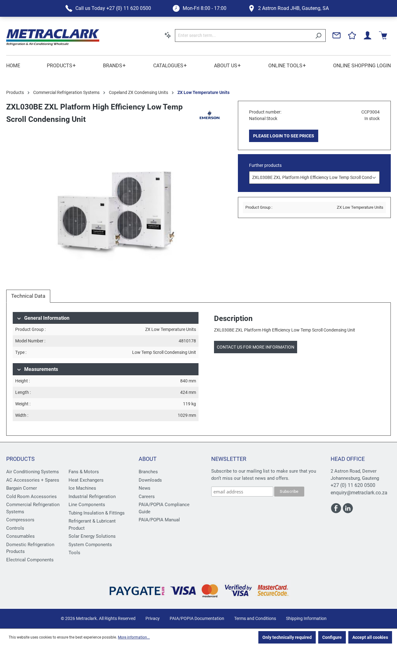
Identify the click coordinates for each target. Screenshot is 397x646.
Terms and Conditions (255, 618)
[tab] (28, 296)
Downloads (150, 480)
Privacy (152, 618)
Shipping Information (306, 618)
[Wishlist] (352, 35)
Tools (74, 552)
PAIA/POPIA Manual (159, 520)
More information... (134, 637)
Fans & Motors (84, 471)
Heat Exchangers (86, 480)
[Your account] (367, 35)
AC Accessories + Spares (32, 480)
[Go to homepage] (52, 37)
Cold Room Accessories (31, 496)
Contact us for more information (255, 347)
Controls (15, 528)
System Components (90, 544)
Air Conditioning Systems (32, 471)
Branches (148, 471)
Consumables (20, 536)
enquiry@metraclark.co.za (359, 493)
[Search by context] (168, 35)
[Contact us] (336, 35)
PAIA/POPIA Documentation (197, 618)
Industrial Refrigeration (92, 496)
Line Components (87, 504)
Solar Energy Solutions (92, 536)
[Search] (318, 35)
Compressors (20, 520)
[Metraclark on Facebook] (336, 510)
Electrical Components (30, 560)
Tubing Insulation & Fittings (97, 513)
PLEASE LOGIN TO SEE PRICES (283, 135)
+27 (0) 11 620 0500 (353, 485)
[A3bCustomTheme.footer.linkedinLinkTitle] (347, 510)
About (148, 459)
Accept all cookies (370, 637)
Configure (332, 637)
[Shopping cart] (383, 35)
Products (20, 459)
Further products (265, 165)
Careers (147, 496)
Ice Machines (82, 488)
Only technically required (287, 637)
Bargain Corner (21, 488)
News (144, 488)
